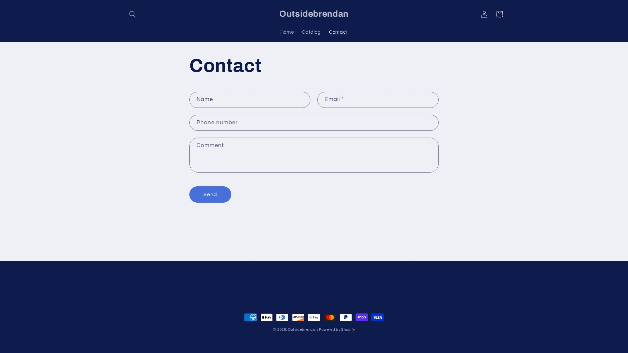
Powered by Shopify (337, 329)
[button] (132, 14)
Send (210, 194)
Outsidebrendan (303, 329)
